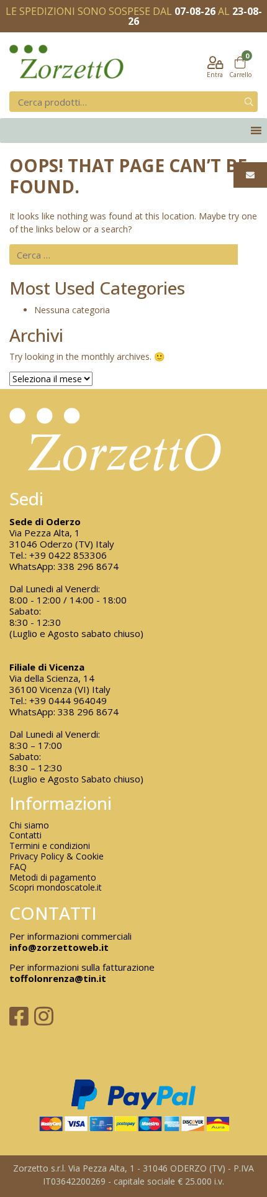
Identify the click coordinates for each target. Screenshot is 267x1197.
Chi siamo (29, 825)
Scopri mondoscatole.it (55, 888)
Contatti (25, 835)
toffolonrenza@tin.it (57, 978)
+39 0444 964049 (68, 700)
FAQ (18, 867)
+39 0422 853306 (68, 555)
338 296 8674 (88, 566)
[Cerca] (249, 101)
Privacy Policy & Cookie (56, 856)
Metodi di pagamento (52, 878)
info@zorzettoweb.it (59, 947)
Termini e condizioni (49, 846)
